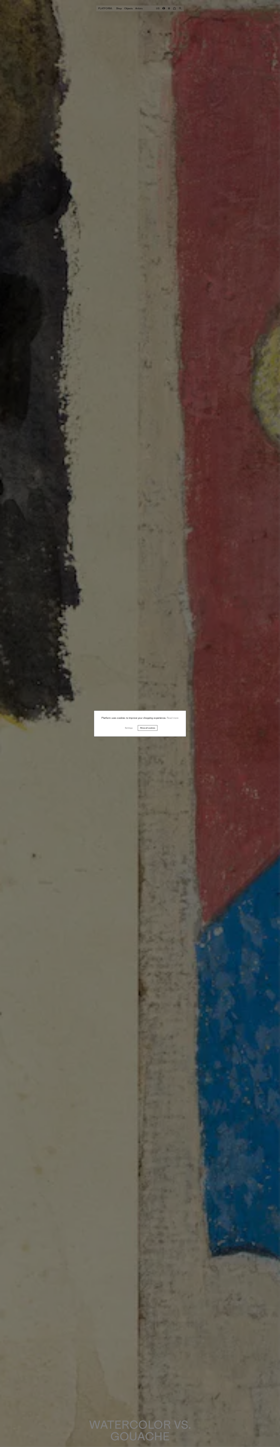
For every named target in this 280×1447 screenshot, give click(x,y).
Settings (129, 727)
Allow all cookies (147, 727)
